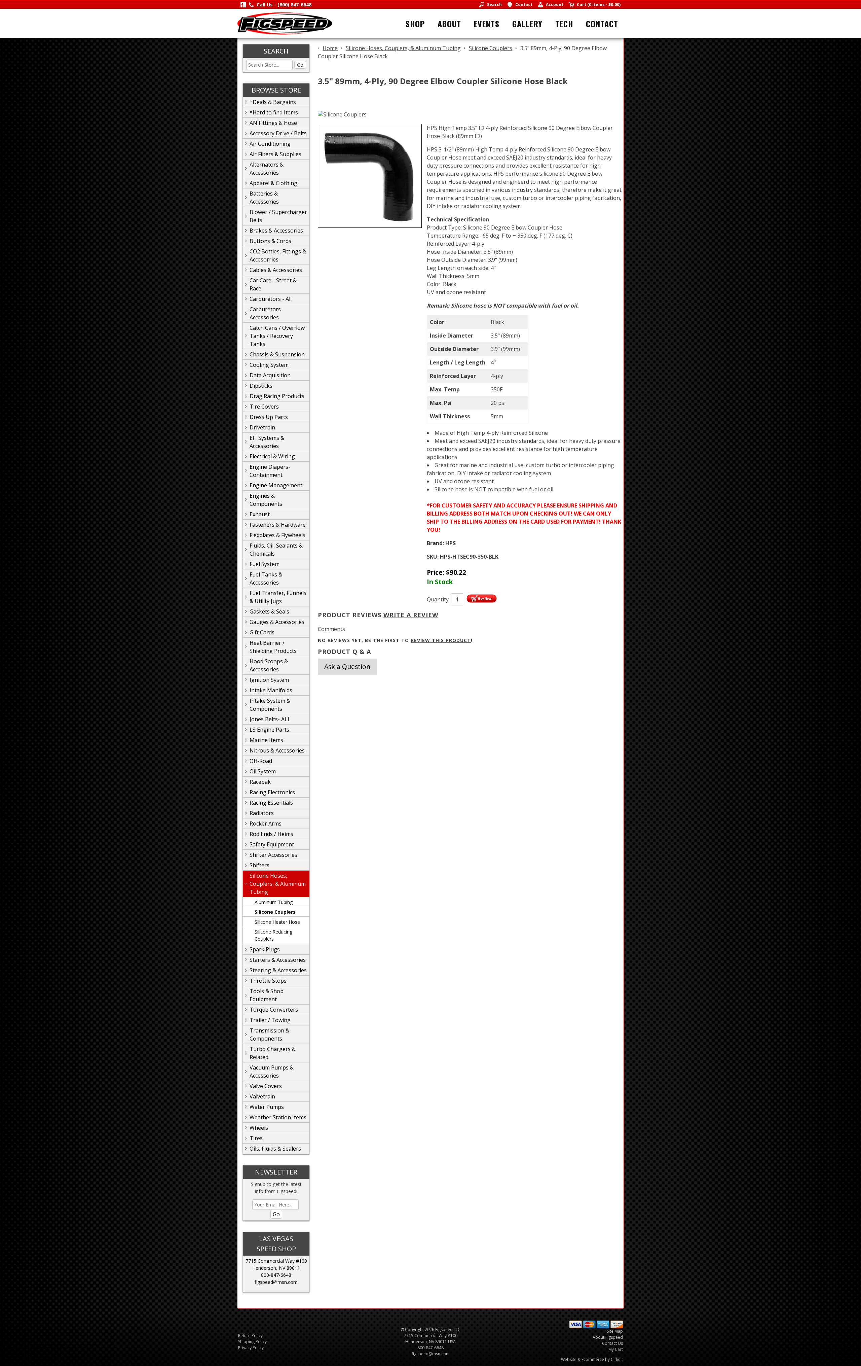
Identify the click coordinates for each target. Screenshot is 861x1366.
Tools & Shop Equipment (267, 995)
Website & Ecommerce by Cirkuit (592, 1359)
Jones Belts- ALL (270, 719)
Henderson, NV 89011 (276, 1268)
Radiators (262, 813)
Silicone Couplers (275, 912)
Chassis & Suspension (277, 354)
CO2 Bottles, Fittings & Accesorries (278, 255)
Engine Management (276, 485)
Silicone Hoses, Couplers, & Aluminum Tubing (278, 884)
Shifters (259, 865)
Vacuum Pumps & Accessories (272, 1071)
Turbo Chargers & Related (273, 1053)
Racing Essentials (271, 802)
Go (300, 65)
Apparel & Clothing (273, 183)
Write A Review (410, 615)
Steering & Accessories (278, 970)
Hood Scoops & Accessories (269, 665)
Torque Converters (274, 1009)
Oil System (263, 771)
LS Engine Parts (269, 729)
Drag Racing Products (277, 396)
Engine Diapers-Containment (270, 471)
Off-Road (261, 761)
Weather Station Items (278, 1117)
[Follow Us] (243, 4)
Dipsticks (261, 385)
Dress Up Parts (269, 417)
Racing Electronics (272, 792)
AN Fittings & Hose (273, 123)
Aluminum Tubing (274, 902)
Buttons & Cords (270, 241)
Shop (415, 23)
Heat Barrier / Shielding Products (273, 647)
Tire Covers (264, 406)
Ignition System (269, 680)
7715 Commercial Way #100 (276, 1261)
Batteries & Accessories (264, 197)
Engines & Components (266, 499)
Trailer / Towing (270, 1020)
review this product (441, 640)
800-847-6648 (276, 1275)
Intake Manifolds (271, 690)
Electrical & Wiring (272, 456)
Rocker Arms (266, 823)
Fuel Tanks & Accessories (266, 578)
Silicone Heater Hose (277, 922)
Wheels (259, 1127)
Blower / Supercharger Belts (278, 216)
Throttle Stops (268, 980)
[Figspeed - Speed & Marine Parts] (284, 23)
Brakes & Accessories (276, 230)
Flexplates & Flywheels (277, 535)
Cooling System (269, 365)
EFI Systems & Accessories (267, 442)
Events (486, 23)
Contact (602, 23)
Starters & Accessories (278, 960)
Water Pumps (267, 1107)
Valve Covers (266, 1086)
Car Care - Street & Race (273, 284)
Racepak (260, 781)
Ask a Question (347, 666)
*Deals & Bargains (273, 102)
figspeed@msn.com (276, 1282)
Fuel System (264, 564)
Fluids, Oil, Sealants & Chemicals (276, 549)
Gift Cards (262, 632)
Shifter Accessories (273, 855)
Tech (564, 23)
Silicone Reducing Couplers (273, 935)
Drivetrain (262, 427)
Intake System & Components (270, 704)
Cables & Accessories (276, 270)
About (449, 23)
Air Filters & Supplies (275, 154)
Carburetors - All (271, 299)
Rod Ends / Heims (271, 834)
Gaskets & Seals (269, 611)
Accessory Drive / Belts (278, 133)
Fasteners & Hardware (278, 524)
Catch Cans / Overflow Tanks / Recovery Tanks (277, 336)
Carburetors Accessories (265, 313)
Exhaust (260, 514)
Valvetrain (262, 1096)
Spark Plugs (265, 949)
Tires (256, 1138)
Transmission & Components (269, 1034)
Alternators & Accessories (267, 168)
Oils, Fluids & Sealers (275, 1148)
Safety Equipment (272, 844)
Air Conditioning (270, 143)
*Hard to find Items (274, 112)
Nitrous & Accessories (277, 750)
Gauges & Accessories (277, 622)
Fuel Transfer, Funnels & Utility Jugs (278, 597)
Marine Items (266, 740)
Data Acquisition (270, 375)
